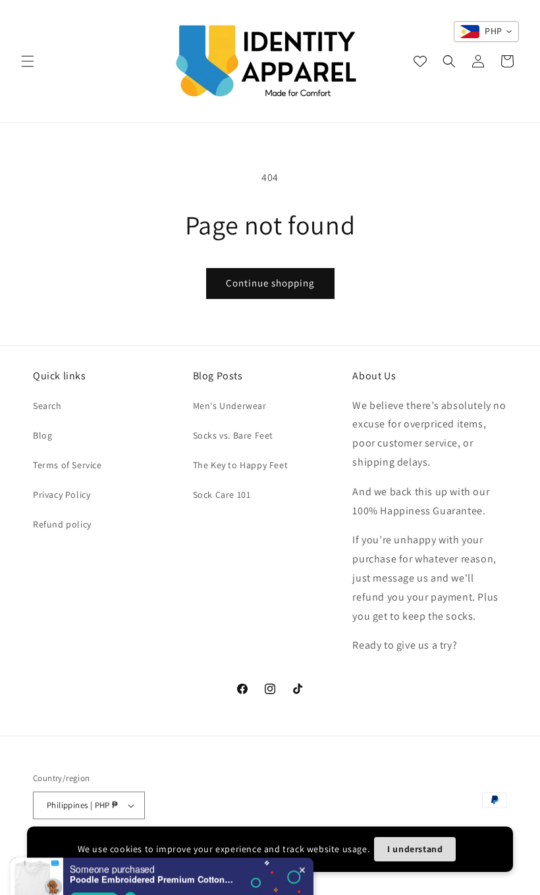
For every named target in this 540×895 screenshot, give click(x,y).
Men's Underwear (230, 406)
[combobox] (486, 31)
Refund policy (62, 524)
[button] (27, 61)
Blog (42, 435)
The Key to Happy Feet (240, 465)
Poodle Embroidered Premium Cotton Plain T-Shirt (152, 860)
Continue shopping (270, 283)
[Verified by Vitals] (130, 878)
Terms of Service (67, 465)
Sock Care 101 (222, 495)
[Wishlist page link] (420, 61)
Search (47, 406)
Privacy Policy (61, 495)
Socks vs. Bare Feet (233, 435)
